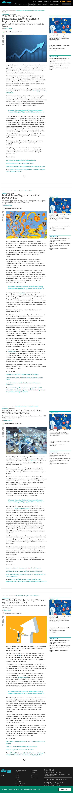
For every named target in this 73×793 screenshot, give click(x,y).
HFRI (18, 171)
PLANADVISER (49, 772)
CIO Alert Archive (19, 785)
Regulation (4, 193)
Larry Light (7, 610)
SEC (7, 391)
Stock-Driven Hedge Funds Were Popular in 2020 (20, 163)
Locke (35, 390)
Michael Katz (8, 205)
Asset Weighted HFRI (26, 169)
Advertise (33, 776)
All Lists (17, 777)
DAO (40, 388)
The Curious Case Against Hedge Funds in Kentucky (21, 160)
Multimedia (45, 4)
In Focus (25, 4)
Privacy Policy (37, 789)
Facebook (18, 579)
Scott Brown (19, 755)
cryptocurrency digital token (30, 388)
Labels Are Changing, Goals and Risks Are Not (59, 63)
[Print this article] (3, 43)
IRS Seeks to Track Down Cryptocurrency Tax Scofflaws (22, 374)
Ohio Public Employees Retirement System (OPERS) (31, 581)
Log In (63, 1)
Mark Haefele (27, 753)
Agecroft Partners (14, 169)
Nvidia (8, 755)
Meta (14, 581)
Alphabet (12, 753)
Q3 (21, 171)
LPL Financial (19, 753)
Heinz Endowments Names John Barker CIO (59, 58)
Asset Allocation (5, 14)
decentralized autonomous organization (17, 390)
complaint (22, 293)
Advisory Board (47, 1)
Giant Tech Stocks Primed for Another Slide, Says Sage (21, 746)
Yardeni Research (23, 677)
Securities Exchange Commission (18, 391)
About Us (40, 1)
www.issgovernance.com (49, 775)
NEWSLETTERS (55, 1)
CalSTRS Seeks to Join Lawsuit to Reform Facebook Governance (24, 571)
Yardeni (39, 755)
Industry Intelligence (54, 4)
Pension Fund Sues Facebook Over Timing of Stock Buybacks (23, 568)
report (27, 508)
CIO (45, 772)
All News (18, 774)
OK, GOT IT (64, 789)
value (19, 655)
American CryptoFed (15, 388)
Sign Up (68, 1)
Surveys (31, 4)
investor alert (12, 351)
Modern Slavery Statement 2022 (51, 783)
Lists (35, 4)
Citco (34, 169)
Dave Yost (12, 579)
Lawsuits (34, 579)
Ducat (31, 390)
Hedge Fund (12, 171)
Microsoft (35, 753)
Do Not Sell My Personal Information (52, 785)
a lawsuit (32, 461)
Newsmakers (5, 408)
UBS (35, 755)
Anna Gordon (8, 28)
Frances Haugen (26, 579)
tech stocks (26, 755)
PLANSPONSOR (57, 772)
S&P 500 (12, 755)
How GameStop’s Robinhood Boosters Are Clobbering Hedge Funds (25, 166)
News (19, 4)
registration (41, 390)
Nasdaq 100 (41, 753)
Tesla (31, 755)
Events (39, 4)
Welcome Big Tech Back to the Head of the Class (19, 749)
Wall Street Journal (20, 508)
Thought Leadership (20, 783)
